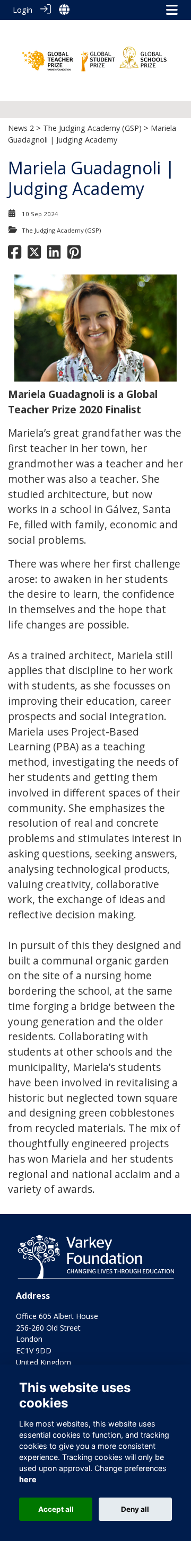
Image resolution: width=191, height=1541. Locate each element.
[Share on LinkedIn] (53, 255)
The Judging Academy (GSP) (92, 128)
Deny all (135, 1509)
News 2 (21, 128)
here (28, 1479)
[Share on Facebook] (14, 255)
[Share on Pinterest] (74, 255)
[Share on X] (34, 255)
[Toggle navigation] (172, 10)
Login (22, 10)
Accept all (56, 1509)
